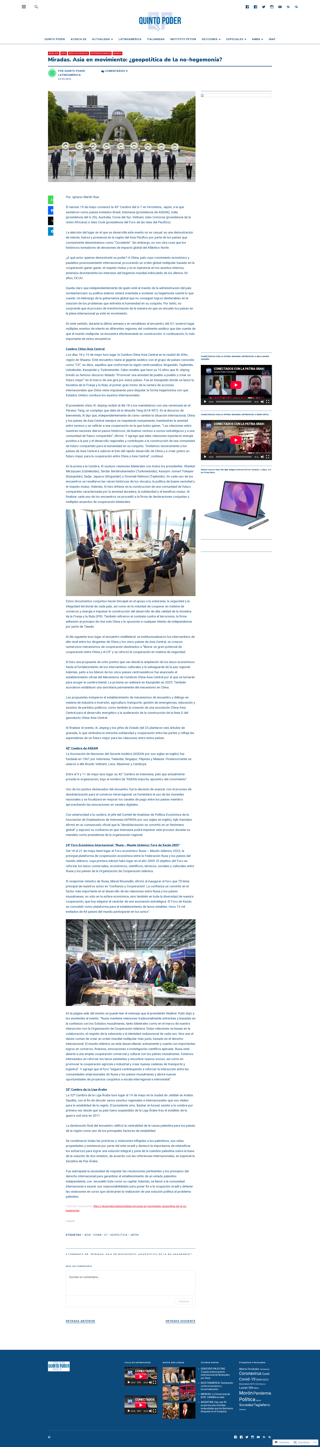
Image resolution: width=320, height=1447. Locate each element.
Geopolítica (118, 1234)
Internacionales (101, 53)
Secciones (210, 39)
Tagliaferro (262, 1405)
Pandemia (262, 1393)
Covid (265, 1374)
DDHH (259, 1379)
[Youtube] (280, 7)
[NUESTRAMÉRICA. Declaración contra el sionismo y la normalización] (188, 1393)
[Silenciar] (262, 401)
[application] (236, 385)
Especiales (234, 39)
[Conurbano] (255, 7)
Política (247, 1399)
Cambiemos (264, 1369)
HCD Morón (260, 1384)
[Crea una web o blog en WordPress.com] (49, 1437)
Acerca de (78, 39)
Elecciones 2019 (246, 1384)
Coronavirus (250, 1373)
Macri (256, 1388)
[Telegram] (288, 7)
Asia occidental (78, 53)
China (97, 1234)
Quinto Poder (54, 39)
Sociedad (246, 1405)
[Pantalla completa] (267, 401)
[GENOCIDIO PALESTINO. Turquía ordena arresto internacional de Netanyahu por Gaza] (188, 1411)
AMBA (256, 39)
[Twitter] (263, 7)
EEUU (265, 1379)
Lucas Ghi (246, 1388)
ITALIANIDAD (156, 39)
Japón (134, 1234)
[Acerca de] (296, 7)
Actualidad (101, 39)
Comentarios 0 (116, 70)
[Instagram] (272, 7)
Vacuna (242, 1409)
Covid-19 (247, 1379)
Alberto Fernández (249, 1369)
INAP (272, 39)
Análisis (53, 53)
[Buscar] (36, 7)
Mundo (118, 53)
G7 (106, 1234)
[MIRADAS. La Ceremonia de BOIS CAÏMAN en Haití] (171, 1411)
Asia (63, 53)
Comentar (183, 1301)
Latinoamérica (130, 39)
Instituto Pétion (183, 39)
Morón (246, 1393)
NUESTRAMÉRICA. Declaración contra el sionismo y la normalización (217, 1386)
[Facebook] (247, 7)
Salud (258, 1400)
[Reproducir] (205, 401)
